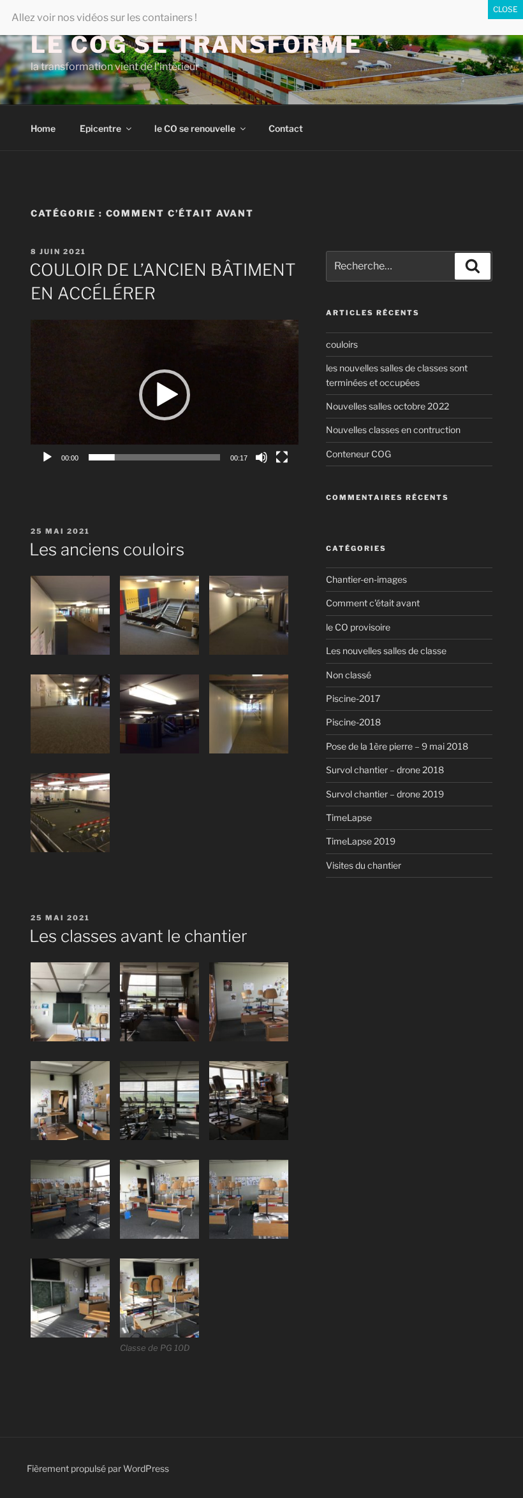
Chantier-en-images (366, 579)
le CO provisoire (358, 627)
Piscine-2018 (353, 722)
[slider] (154, 457)
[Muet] (261, 457)
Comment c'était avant (373, 602)
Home (43, 128)
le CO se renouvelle (194, 128)
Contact (286, 128)
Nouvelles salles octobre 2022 (387, 406)
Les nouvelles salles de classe (386, 650)
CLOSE (505, 9)
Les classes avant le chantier (138, 936)
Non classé (348, 674)
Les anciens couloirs (106, 549)
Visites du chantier (363, 865)
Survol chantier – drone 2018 (385, 769)
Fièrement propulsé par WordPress (98, 1468)
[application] (164, 395)
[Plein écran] (282, 457)
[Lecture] (47, 457)
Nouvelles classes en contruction (393, 429)
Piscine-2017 (353, 698)
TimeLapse (349, 817)
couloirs (342, 344)
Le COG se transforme (196, 45)
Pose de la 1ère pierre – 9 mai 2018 (397, 746)
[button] (164, 394)
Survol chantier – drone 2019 (385, 793)
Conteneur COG (358, 453)
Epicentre (100, 128)
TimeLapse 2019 (360, 841)
